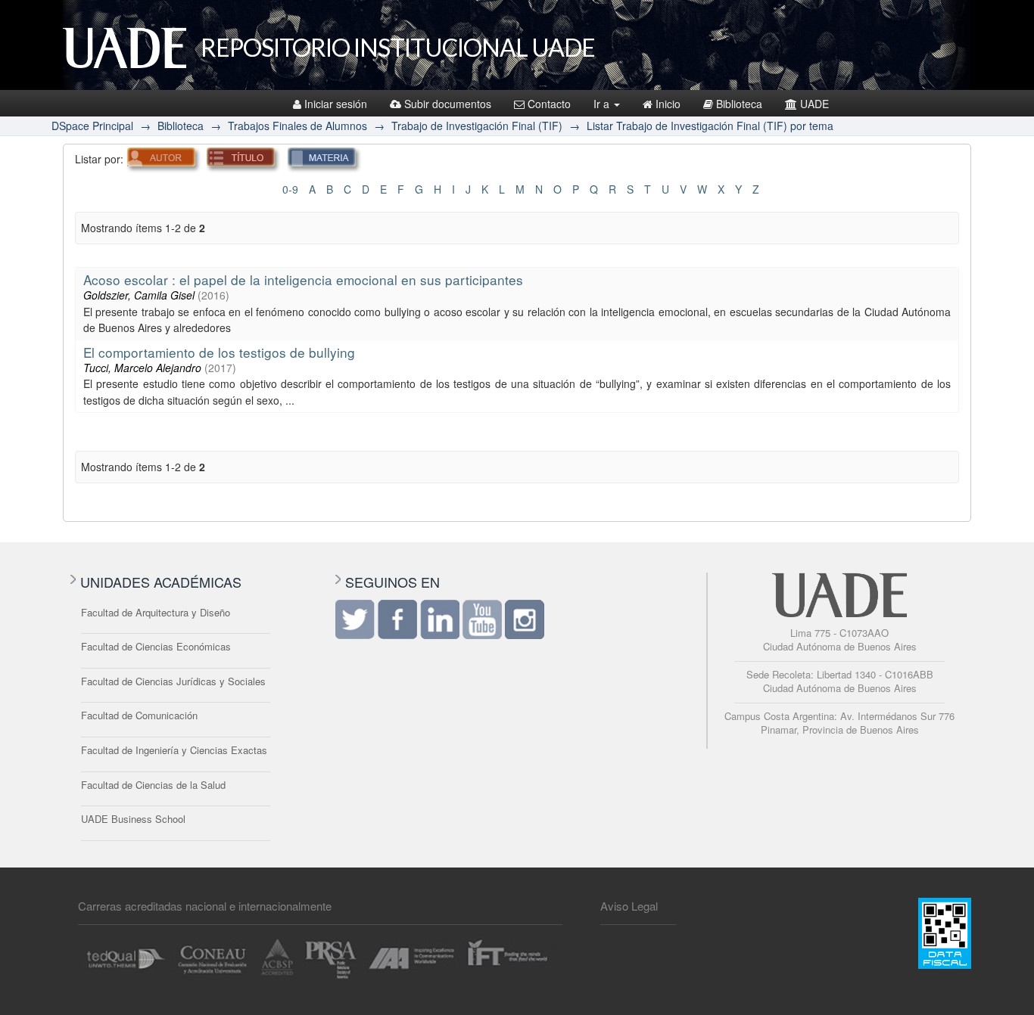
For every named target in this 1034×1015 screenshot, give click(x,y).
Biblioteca (739, 103)
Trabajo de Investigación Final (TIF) (476, 125)
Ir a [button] (602, 103)
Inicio (668, 103)
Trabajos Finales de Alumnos (297, 125)
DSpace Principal (92, 125)
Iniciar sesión (335, 103)
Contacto (549, 103)
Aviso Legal (629, 906)
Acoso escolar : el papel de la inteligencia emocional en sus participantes (303, 279)
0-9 (290, 189)
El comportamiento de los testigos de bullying (219, 352)
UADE (814, 103)
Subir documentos (447, 103)
